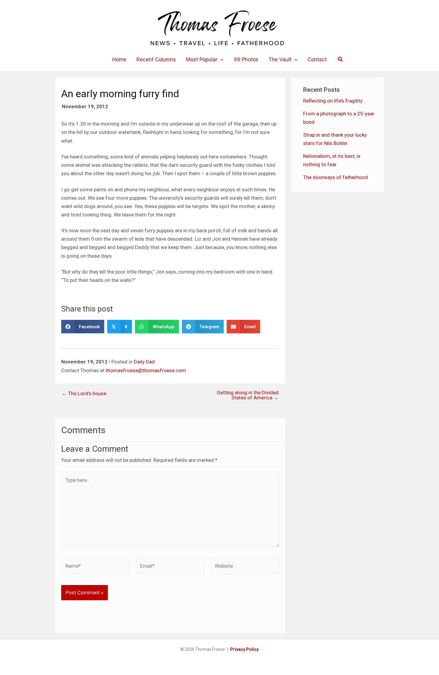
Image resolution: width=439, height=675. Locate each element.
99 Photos (246, 59)
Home (119, 59)
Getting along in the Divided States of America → (248, 395)
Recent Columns (156, 59)
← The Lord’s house (84, 393)
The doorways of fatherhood (335, 177)
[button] (220, 59)
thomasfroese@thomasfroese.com (146, 370)
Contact (317, 59)
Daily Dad (144, 362)
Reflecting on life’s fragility (333, 101)
